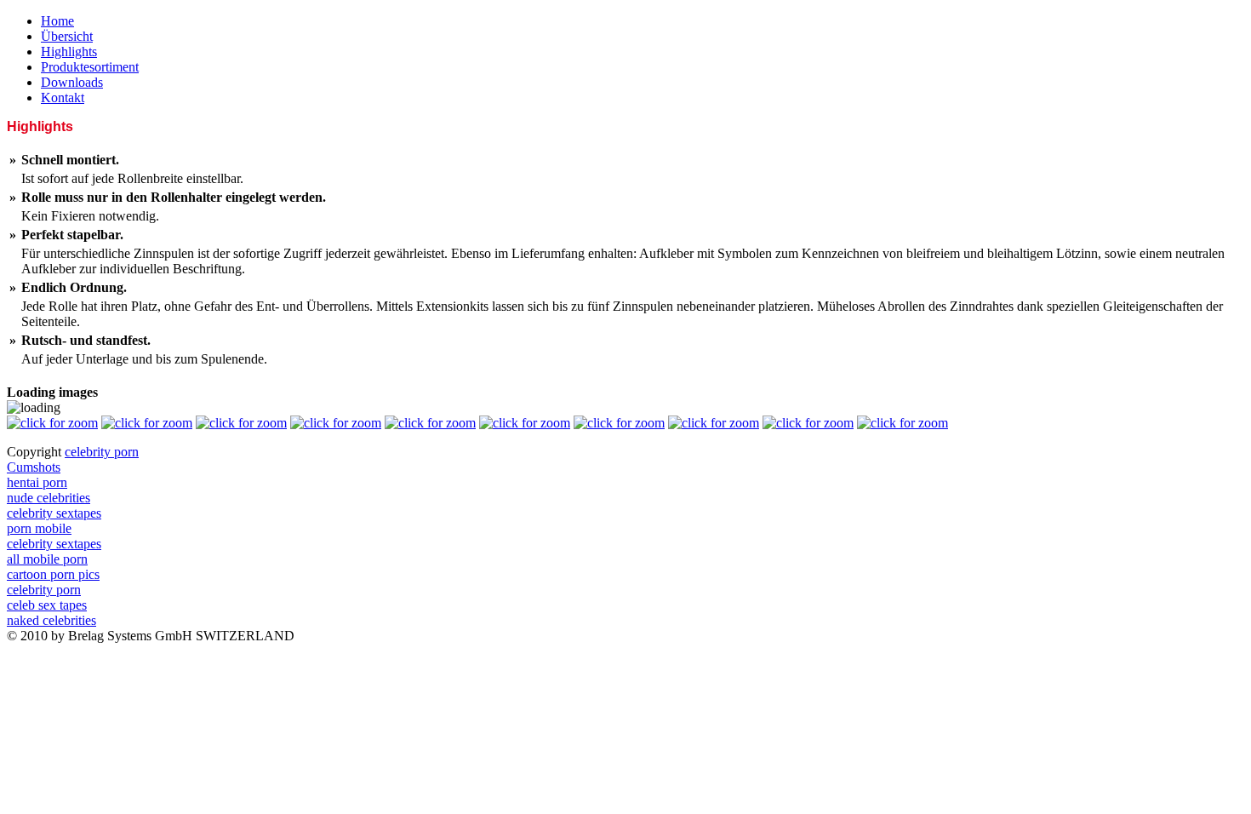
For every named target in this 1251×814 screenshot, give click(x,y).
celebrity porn (102, 451)
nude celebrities (48, 497)
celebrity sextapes (54, 513)
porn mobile (39, 528)
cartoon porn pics (53, 574)
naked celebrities (51, 620)
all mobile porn (47, 559)
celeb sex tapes (47, 605)
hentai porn (37, 482)
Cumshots (33, 467)
